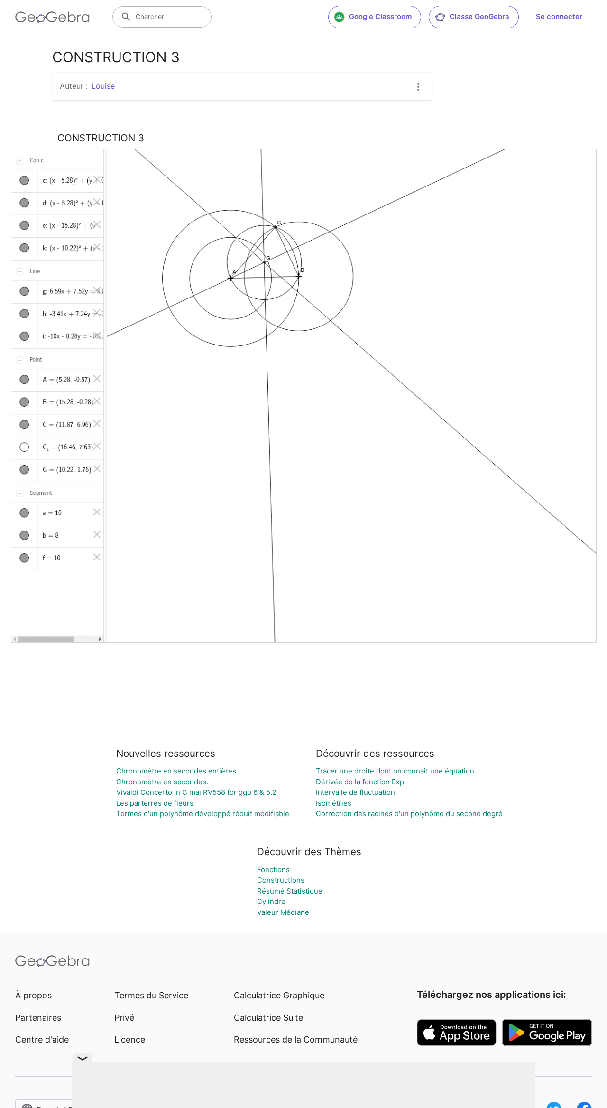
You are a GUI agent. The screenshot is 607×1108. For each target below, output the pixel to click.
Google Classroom (380, 16)
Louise (103, 86)
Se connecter (559, 16)
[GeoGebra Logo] (52, 17)
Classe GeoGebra (479, 16)
